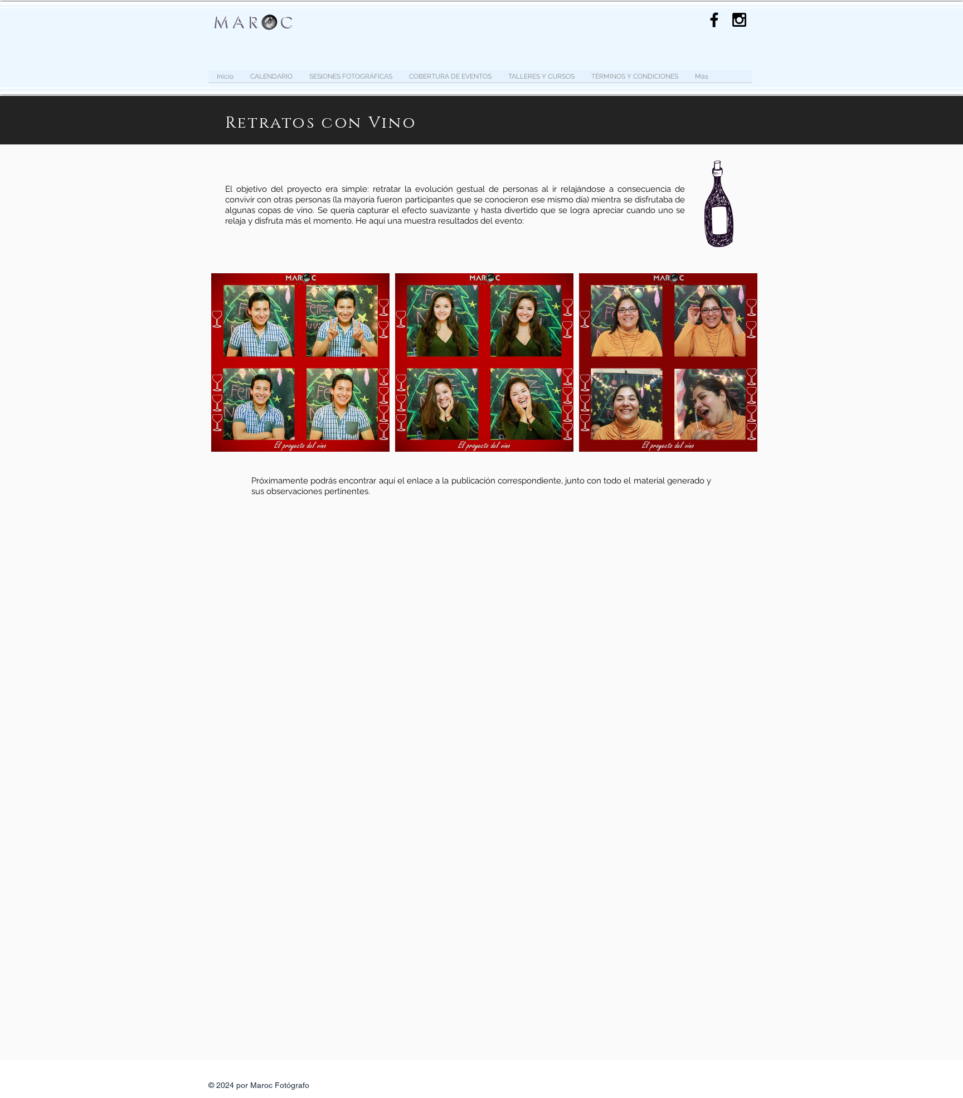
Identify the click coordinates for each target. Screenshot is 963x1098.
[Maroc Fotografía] (739, 20)
